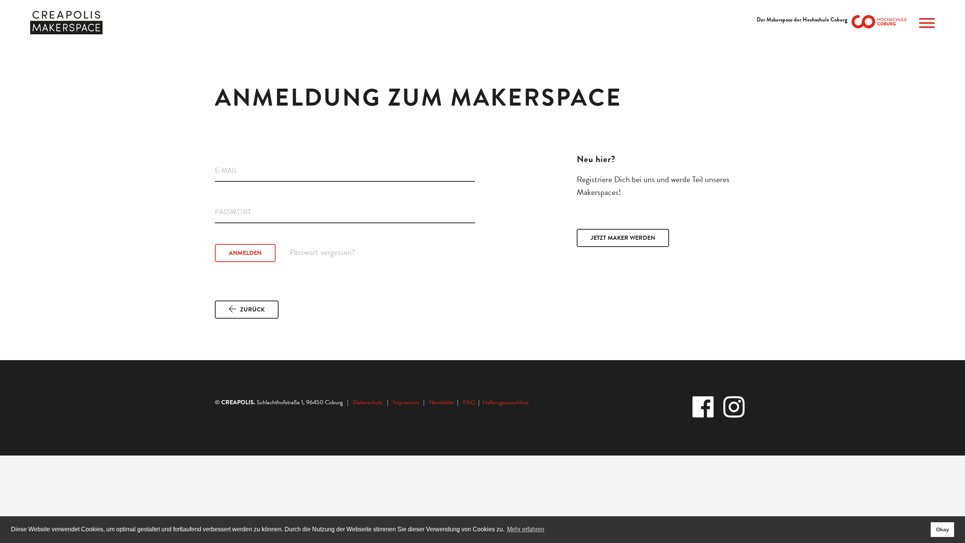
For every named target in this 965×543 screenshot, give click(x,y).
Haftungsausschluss (505, 402)
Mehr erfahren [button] (525, 529)
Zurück (252, 309)
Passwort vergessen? (322, 251)
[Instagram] (734, 407)
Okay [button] (942, 529)
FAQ (470, 402)
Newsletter (442, 402)
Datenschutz (368, 402)
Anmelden (245, 253)
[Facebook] (703, 407)
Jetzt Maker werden (623, 237)
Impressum (406, 402)
